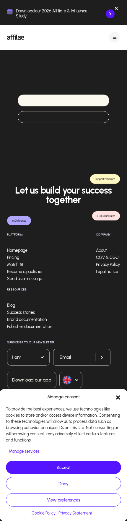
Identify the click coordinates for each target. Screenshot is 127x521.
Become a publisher (25, 271)
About (101, 250)
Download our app (31, 380)
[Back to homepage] (15, 37)
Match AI (15, 264)
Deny (63, 483)
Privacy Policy (108, 264)
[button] (118, 397)
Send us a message (24, 278)
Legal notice (107, 271)
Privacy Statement (75, 513)
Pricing (13, 257)
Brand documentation (27, 319)
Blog (11, 305)
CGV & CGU (107, 257)
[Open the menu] (114, 37)
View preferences (63, 500)
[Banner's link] (110, 13)
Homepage (17, 250)
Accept (64, 467)
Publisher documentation (29, 326)
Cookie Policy (44, 513)
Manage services (24, 451)
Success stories (21, 312)
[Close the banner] (116, 9)
